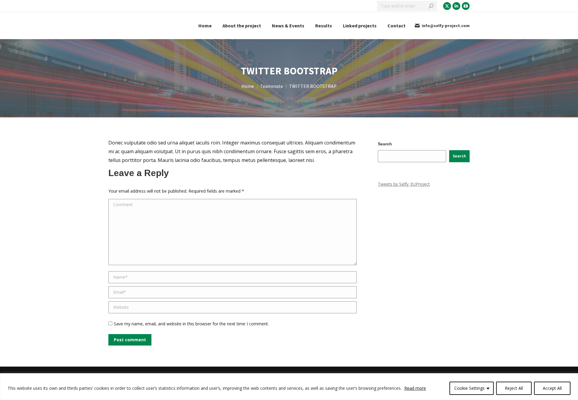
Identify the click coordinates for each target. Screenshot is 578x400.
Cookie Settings (469, 388)
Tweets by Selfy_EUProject (404, 184)
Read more (415, 388)
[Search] (431, 6)
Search (385, 143)
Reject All (514, 388)
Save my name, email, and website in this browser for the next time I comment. (191, 324)
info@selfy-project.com (446, 25)
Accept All (552, 388)
